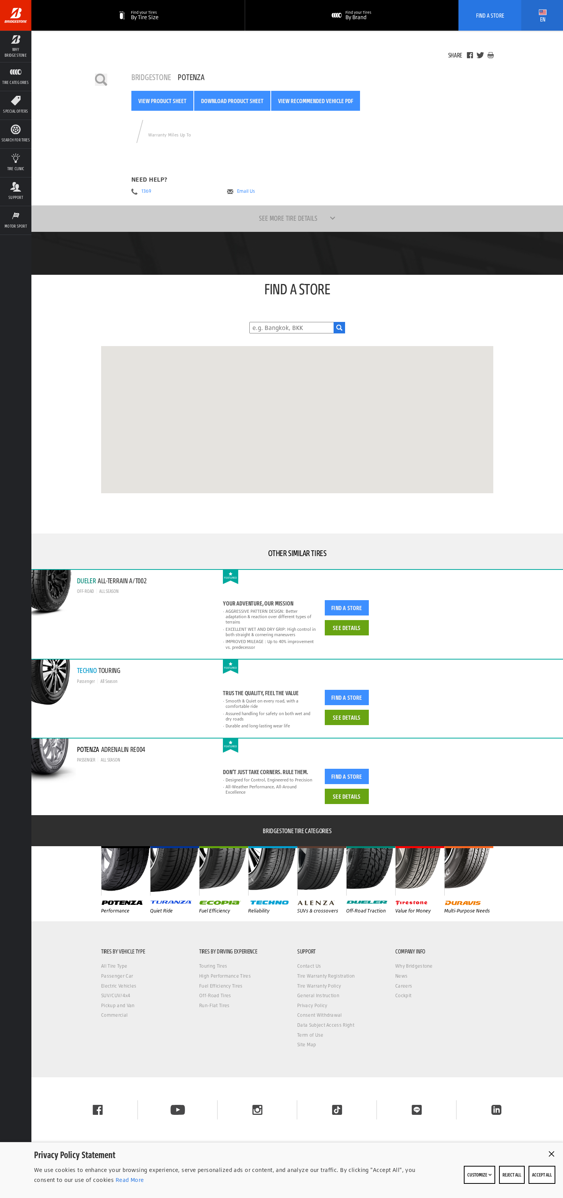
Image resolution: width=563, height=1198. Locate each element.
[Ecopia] (223, 870)
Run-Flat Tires (214, 1005)
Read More (129, 1180)
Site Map (306, 1044)
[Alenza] (321, 870)
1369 (146, 191)
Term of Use (310, 1035)
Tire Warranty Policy (319, 986)
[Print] (491, 55)
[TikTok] (337, 1109)
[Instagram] (257, 1109)
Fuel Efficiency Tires (221, 986)
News (401, 976)
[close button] (551, 1154)
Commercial (114, 1015)
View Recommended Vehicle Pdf (315, 101)
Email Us (246, 191)
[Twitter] (480, 55)
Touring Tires (213, 966)
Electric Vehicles (118, 986)
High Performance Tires (225, 976)
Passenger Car (117, 976)
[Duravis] (468, 870)
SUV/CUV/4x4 (116, 995)
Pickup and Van (117, 1005)
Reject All (511, 1175)
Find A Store (490, 15)
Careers (403, 986)
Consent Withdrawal (319, 1015)
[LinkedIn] (496, 1109)
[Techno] (272, 870)
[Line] (417, 1109)
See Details (346, 628)
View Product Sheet (162, 101)
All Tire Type (114, 966)
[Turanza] (174, 870)
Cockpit (403, 995)
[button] (15, 46)
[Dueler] (370, 870)
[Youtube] (178, 1109)
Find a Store (346, 608)
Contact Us (309, 966)
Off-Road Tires (215, 995)
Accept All (542, 1175)
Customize (477, 1175)
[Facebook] (470, 55)
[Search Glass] (339, 327)
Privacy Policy (312, 1005)
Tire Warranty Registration (326, 976)
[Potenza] (125, 870)
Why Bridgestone (414, 966)
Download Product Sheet (232, 101)
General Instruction (318, 995)
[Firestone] (419, 870)
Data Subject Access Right (325, 1025)
